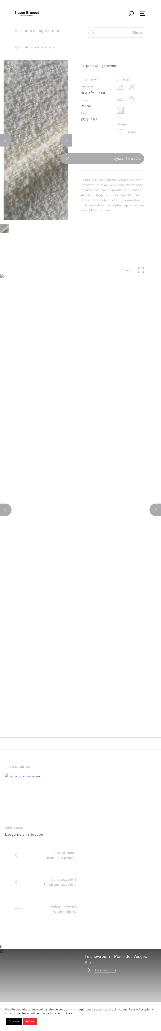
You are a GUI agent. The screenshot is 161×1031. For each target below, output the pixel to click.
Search (131, 13)
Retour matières (64, 911)
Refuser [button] (30, 1021)
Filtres (137, 32)
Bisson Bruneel (27, 13)
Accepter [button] (14, 1021)
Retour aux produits (61, 858)
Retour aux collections (59, 884)
